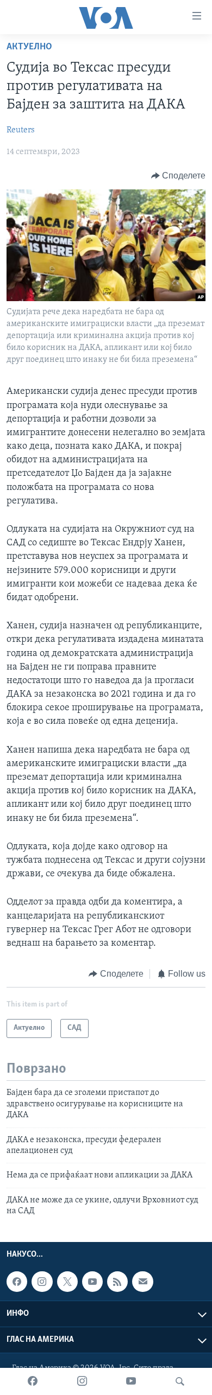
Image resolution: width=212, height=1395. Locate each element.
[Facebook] (32, 1381)
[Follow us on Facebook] (17, 1281)
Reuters (21, 130)
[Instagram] (82, 1381)
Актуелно (29, 47)
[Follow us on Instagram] (42, 1281)
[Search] (180, 1381)
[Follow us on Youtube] (92, 1281)
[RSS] (117, 1281)
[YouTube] (131, 1381)
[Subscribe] (142, 1281)
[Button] (178, 176)
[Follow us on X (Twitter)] (67, 1281)
